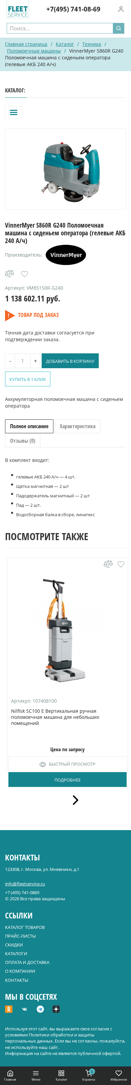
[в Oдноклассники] (8, 1009)
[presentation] (73, 800)
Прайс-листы (20, 936)
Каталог (65, 44)
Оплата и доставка (27, 962)
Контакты (16, 980)
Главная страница (26, 44)
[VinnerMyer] (66, 255)
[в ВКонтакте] (24, 1009)
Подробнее (67, 780)
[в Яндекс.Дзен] (56, 1009)
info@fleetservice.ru (25, 884)
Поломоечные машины (34, 51)
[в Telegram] (40, 1009)
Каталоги (16, 953)
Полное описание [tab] (29, 426)
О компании (20, 971)
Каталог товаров (25, 927)
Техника (91, 44)
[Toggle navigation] (13, 112)
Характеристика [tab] (77, 426)
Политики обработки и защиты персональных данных (49, 1038)
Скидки (14, 945)
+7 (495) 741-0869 (22, 892)
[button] (24, 274)
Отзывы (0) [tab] (22, 440)
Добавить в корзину (70, 361)
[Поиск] (118, 28)
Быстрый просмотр (72, 764)
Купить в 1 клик (27, 379)
